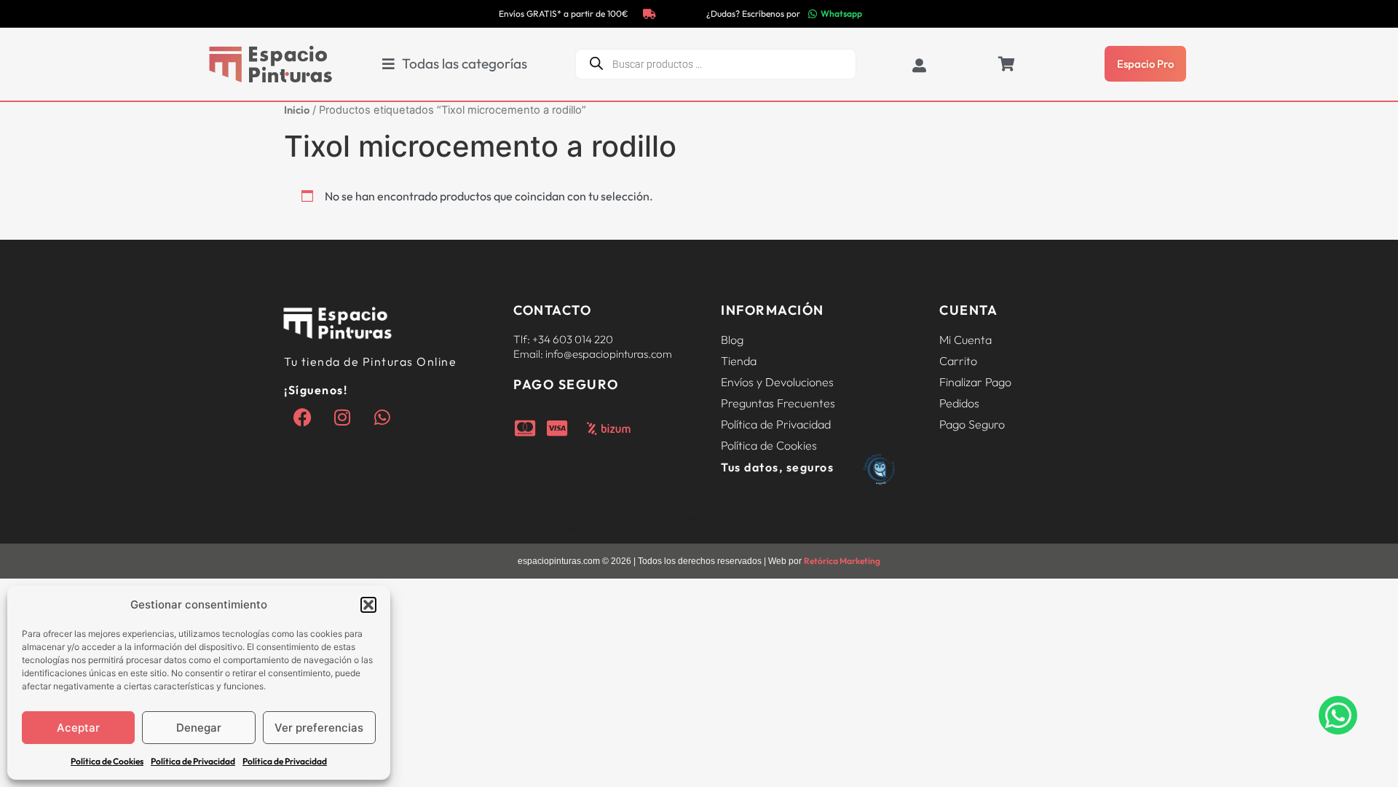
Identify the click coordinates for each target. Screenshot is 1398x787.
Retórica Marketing (842, 560)
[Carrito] (1006, 64)
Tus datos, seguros (777, 467)
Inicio (296, 110)
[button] (368, 605)
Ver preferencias (319, 728)
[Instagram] (342, 417)
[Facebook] (302, 417)
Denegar (198, 728)
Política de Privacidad (193, 761)
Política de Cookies (107, 761)
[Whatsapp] (382, 417)
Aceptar (78, 728)
